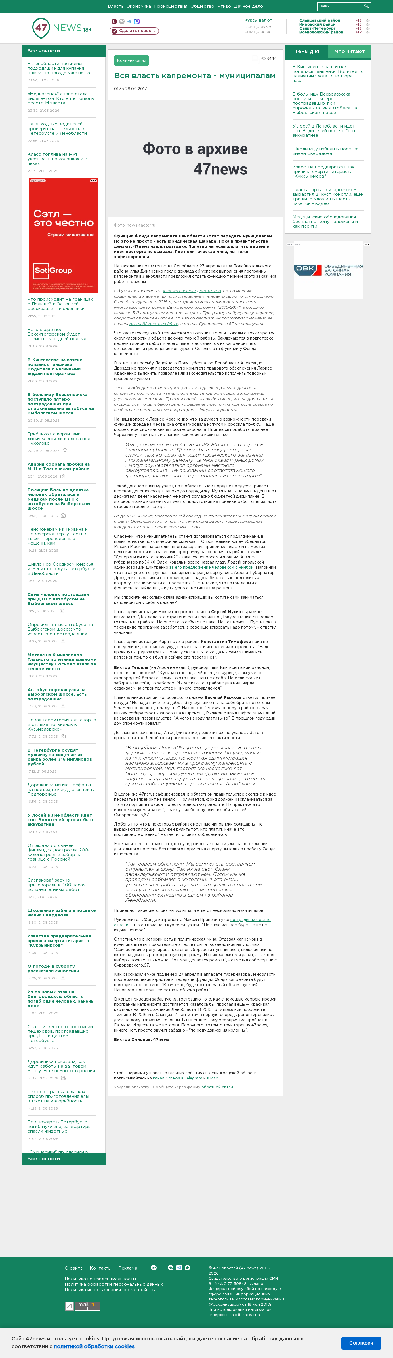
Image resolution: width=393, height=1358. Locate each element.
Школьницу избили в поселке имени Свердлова (325, 151)
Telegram (179, 1267)
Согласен (361, 1343)
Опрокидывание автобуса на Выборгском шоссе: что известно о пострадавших (60, 633)
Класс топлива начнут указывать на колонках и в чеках (57, 163)
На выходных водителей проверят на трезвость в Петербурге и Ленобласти (57, 132)
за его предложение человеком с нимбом (211, 567)
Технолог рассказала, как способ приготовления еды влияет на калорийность (58, 1100)
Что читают (350, 52)
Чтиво (224, 6)
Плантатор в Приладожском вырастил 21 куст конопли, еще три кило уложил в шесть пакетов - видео (328, 197)
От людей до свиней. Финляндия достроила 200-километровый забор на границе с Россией (59, 856)
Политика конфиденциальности (100, 1279)
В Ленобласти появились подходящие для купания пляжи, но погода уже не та (59, 72)
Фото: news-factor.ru (134, 225)
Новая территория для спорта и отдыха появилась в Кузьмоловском (62, 728)
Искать (366, 6)
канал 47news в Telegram (177, 1078)
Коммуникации (131, 60)
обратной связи (217, 1087)
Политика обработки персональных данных (114, 1284)
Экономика (139, 6)
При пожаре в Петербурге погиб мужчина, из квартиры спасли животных (59, 1130)
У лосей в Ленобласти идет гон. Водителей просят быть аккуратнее (324, 130)
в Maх (212, 1078)
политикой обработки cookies (94, 1346)
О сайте (74, 1268)
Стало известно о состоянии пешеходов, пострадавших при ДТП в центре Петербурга (60, 1037)
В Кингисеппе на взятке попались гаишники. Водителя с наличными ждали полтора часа (328, 74)
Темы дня (307, 52)
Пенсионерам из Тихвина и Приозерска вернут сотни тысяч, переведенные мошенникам (58, 540)
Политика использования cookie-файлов (110, 1290)
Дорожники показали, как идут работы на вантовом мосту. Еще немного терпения (61, 1070)
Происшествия (170, 6)
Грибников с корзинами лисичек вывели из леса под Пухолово (59, 442)
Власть (116, 6)
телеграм (129, 21)
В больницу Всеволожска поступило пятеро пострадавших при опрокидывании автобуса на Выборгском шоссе (325, 103)
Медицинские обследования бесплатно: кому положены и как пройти (325, 221)
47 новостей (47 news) (235, 1268)
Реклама (128, 1268)
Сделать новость (137, 31)
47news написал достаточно (192, 291)
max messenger (137, 21)
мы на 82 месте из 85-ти (153, 324)
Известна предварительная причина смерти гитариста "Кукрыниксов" (323, 171)
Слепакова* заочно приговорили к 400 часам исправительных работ (57, 888)
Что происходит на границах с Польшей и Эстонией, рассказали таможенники (60, 308)
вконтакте (122, 21)
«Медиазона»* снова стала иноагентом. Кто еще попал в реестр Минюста (61, 102)
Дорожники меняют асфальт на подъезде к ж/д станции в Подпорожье (61, 793)
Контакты (101, 1268)
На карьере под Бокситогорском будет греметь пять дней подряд (57, 338)
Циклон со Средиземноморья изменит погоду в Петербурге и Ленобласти (61, 572)
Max (187, 1267)
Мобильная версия (114, 21)
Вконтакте (170, 1267)
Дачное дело (248, 6)
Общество (202, 6)
